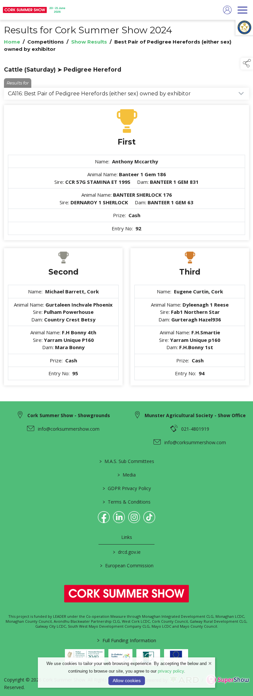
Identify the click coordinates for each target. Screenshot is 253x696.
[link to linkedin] (119, 517)
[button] (246, 64)
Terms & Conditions (127, 502)
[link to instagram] (134, 517)
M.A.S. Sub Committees (126, 461)
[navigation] (242, 10)
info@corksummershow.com (68, 429)
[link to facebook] (104, 517)
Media (127, 475)
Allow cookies (127, 680)
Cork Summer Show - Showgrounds (68, 415)
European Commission (126, 565)
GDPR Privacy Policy (126, 488)
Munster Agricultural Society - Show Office (195, 415)
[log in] (227, 10)
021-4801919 (195, 429)
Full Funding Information (126, 640)
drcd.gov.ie (126, 552)
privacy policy (171, 671)
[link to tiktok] (149, 517)
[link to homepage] (35, 10)
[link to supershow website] (227, 680)
